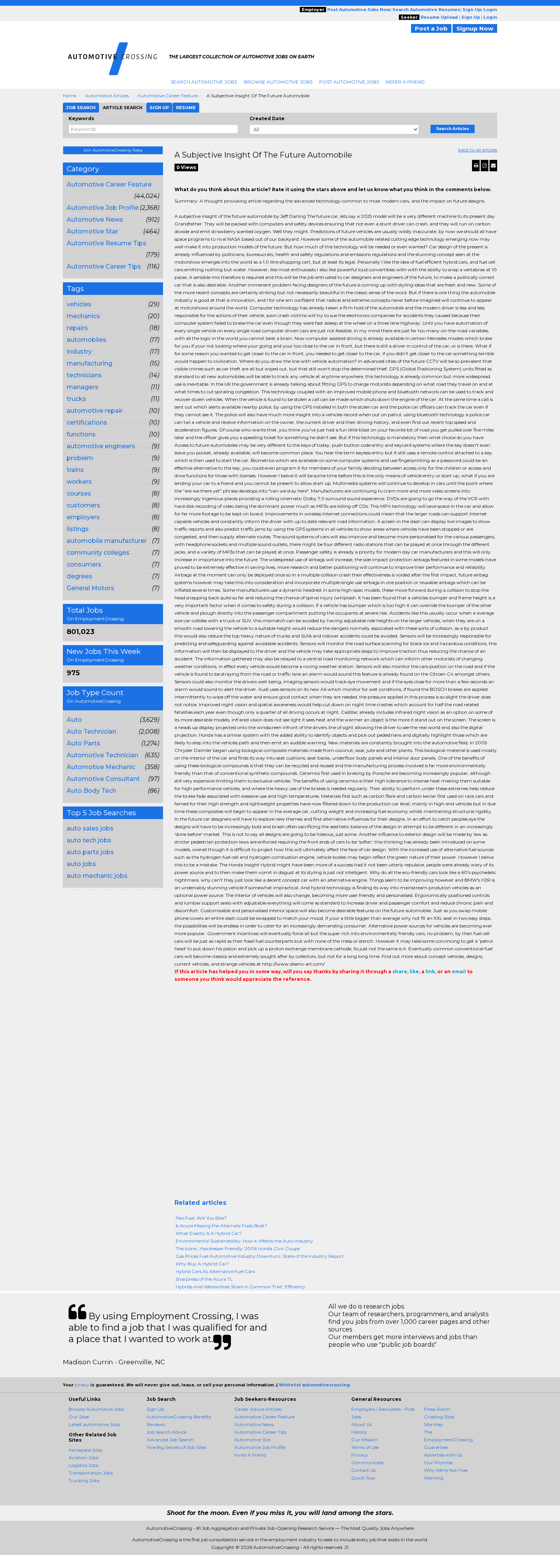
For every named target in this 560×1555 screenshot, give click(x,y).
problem (80, 458)
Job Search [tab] (81, 107)
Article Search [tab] (122, 107)
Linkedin (213, 994)
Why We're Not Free (445, 1470)
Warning (433, 1478)
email (459, 971)
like (414, 971)
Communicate (367, 1462)
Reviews (156, 1424)
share (399, 971)
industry (79, 351)
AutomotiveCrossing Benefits (179, 1417)
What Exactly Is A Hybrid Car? (209, 1233)
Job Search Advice (166, 1432)
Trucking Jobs (84, 1480)
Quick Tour (363, 1478)
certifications (87, 422)
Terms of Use (365, 1447)
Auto (74, 719)
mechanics (83, 316)
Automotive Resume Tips (106, 243)
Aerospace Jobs (85, 1450)
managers (82, 387)
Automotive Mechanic (101, 767)
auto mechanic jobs (97, 875)
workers (79, 481)
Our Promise (438, 1462)
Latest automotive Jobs (94, 1424)
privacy (82, 1385)
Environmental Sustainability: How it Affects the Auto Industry (244, 1241)
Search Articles (452, 128)
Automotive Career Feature (168, 95)
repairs (77, 328)
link (430, 971)
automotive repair (95, 410)
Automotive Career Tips (104, 266)
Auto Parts (83, 743)
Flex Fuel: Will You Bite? (201, 1218)
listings (78, 529)
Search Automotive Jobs (204, 82)
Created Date (267, 118)
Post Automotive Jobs (349, 82)
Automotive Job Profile (103, 207)
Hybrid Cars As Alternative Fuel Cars (215, 1271)
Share (179, 994)
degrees (79, 576)
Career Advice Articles (258, 1409)
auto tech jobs (89, 840)
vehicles (79, 304)
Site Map (433, 1424)
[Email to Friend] (493, 165)
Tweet (201, 994)
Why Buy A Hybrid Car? (202, 1264)
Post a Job (431, 28)
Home (69, 95)
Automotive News (95, 219)
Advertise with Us (443, 1455)
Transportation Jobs (91, 1473)
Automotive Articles (107, 95)
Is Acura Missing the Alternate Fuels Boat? (221, 1225)
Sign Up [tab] (159, 107)
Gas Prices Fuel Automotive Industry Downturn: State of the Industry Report (260, 1256)
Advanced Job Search (170, 1439)
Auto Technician (91, 731)
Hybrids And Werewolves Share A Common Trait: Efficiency (241, 1286)
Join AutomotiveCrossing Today (112, 150)
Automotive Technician (102, 755)
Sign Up (155, 1409)
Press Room (437, 1409)
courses (79, 493)
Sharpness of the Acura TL (204, 1279)
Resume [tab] (186, 107)
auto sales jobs (90, 828)
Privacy (359, 1455)
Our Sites (79, 1417)
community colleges (98, 552)
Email (226, 994)
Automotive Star (92, 231)
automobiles (86, 339)
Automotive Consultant (103, 778)
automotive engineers (101, 446)
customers (83, 505)
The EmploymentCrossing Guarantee (448, 1439)
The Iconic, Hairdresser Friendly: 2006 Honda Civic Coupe (238, 1248)
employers (83, 517)
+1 (190, 994)
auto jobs (81, 864)
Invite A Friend (250, 1455)
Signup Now (474, 28)
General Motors (90, 588)
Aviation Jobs (83, 1457)
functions (81, 434)
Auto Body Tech (91, 790)
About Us (361, 1424)
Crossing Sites (439, 1417)
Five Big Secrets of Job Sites (176, 1447)
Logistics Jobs (83, 1465)
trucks (76, 398)
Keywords (81, 118)
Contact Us (363, 1470)
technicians (84, 375)
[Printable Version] (476, 165)
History (359, 1432)
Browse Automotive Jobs (278, 82)
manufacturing (89, 363)
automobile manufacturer (107, 540)
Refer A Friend (405, 82)
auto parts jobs (90, 852)
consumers (84, 564)
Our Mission (364, 1439)
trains (75, 469)
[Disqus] (336, 1101)
